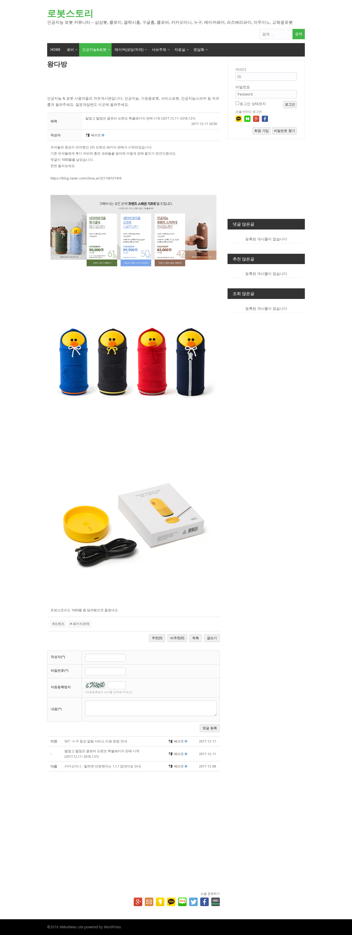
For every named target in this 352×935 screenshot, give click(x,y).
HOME (55, 49)
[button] (88, 135)
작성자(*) (58, 657)
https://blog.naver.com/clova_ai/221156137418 (86, 178)
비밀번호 (243, 87)
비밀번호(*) (59, 670)
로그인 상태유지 (253, 104)
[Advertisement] (133, 82)
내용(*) (56, 709)
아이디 (241, 69)
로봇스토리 (70, 13)
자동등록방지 (61, 687)
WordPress (112, 927)
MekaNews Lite (71, 927)
